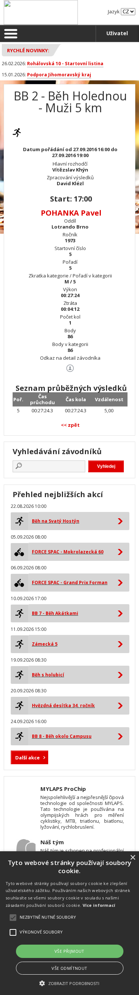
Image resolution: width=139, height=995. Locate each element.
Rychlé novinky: (28, 50)
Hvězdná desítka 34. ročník (63, 705)
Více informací (99, 905)
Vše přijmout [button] (69, 951)
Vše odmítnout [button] (69, 968)
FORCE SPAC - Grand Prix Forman (69, 582)
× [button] (132, 858)
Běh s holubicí (48, 675)
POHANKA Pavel (71, 213)
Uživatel (117, 33)
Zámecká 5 (44, 644)
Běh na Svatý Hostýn (55, 521)
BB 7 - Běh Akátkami (55, 613)
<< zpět (70, 425)
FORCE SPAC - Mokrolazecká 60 (67, 552)
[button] (69, 982)
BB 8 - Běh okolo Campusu (62, 736)
